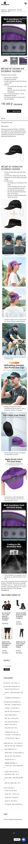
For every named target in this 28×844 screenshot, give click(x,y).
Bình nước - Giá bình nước (12, 704)
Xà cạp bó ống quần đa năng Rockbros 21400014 (21, 615)
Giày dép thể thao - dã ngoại (13, 746)
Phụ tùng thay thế (10, 728)
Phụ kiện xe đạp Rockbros (11, 702)
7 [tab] (16, 66)
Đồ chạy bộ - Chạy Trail (10, 683)
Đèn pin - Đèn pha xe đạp (12, 711)
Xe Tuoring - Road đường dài (13, 804)
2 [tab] (12, 66)
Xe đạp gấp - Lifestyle (11, 794)
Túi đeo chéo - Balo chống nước (14, 765)
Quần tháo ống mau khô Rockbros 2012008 (6, 644)
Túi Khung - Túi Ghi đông (12, 735)
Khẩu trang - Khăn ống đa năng (14, 778)
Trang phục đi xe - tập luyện (15, 10)
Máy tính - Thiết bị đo (11, 718)
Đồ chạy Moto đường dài (11, 686)
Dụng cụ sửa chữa (10, 724)
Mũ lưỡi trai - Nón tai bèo (12, 756)
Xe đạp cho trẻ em (10, 790)
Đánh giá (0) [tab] (4, 126)
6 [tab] (15, 66)
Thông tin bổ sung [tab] (6, 122)
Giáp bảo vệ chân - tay (11, 774)
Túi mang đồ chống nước (12, 698)
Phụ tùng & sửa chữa (11, 722)
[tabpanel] (4, 61)
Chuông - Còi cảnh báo (11, 708)
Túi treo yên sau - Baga (11, 738)
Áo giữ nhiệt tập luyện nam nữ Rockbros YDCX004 (6, 616)
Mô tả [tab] (3, 118)
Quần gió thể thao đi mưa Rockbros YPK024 (20, 644)
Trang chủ (3, 10)
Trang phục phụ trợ (11, 771)
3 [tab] (13, 66)
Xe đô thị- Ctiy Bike (10, 801)
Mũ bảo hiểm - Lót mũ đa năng (13, 752)
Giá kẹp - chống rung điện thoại (14, 692)
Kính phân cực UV (10, 749)
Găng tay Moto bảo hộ (11, 689)
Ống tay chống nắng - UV (12, 783)
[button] (23, 839)
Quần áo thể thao (5, 11)
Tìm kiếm (7, 669)
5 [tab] (14, 66)
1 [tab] (11, 66)
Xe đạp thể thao (8, 788)
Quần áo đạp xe (9, 759)
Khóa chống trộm (10, 715)
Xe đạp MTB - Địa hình (11, 797)
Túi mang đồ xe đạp (10, 732)
